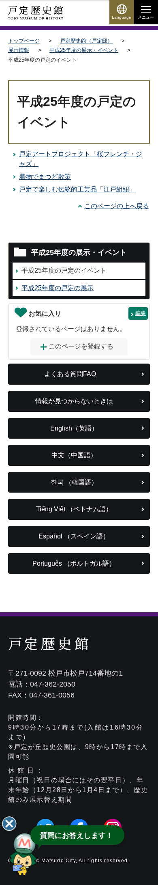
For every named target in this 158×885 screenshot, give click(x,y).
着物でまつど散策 (45, 176)
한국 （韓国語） (74, 482)
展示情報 (18, 50)
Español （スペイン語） (73, 536)
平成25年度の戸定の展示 (57, 287)
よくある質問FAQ (70, 373)
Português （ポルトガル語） (73, 563)
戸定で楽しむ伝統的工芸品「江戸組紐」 (77, 189)
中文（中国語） (74, 455)
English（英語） (74, 428)
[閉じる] (9, 823)
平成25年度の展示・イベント (83, 50)
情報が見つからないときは (74, 401)
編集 (140, 313)
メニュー (146, 17)
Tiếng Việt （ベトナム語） (74, 509)
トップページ (24, 41)
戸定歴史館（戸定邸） (86, 41)
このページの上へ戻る (116, 205)
